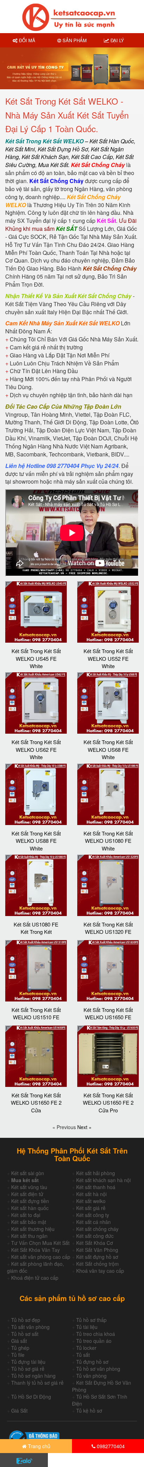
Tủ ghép (20, 1347)
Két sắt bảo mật (28, 1221)
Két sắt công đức (95, 1235)
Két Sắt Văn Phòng (97, 1249)
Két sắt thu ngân (29, 1235)
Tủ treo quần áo (93, 1340)
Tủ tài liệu (87, 1326)
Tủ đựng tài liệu (28, 1361)
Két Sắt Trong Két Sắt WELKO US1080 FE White (108, 841)
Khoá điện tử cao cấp (34, 1277)
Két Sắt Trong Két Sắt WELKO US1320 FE (108, 928)
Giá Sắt (19, 1410)
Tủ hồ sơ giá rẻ (27, 1368)
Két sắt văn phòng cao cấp (40, 1256)
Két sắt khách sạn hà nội (103, 1180)
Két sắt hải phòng (95, 1173)
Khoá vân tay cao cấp (100, 1270)
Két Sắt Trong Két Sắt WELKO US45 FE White (36, 658)
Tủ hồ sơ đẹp (25, 1319)
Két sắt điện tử (27, 1193)
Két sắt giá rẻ (91, 1207)
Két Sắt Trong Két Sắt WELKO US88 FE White (36, 841)
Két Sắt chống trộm (97, 1263)
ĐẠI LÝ (116, 40)
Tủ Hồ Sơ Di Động (31, 1396)
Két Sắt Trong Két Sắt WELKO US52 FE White (108, 658)
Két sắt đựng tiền (30, 1200)
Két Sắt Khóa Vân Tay (35, 1249)
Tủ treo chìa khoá (95, 1333)
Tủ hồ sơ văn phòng (98, 1368)
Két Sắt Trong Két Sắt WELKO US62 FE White (36, 749)
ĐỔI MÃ (26, 40)
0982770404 (110, 1446)
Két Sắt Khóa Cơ (94, 1242)
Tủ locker (86, 1347)
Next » (84, 1127)
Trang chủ (38, 1446)
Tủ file (17, 1354)
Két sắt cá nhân (93, 1221)
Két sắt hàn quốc (30, 1207)
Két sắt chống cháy (97, 1228)
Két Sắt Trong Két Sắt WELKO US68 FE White (108, 749)
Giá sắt (19, 1340)
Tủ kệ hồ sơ (89, 1410)
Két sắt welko (91, 1200)
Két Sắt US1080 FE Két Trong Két (36, 928)
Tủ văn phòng (91, 1375)
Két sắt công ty (92, 1214)
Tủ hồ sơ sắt (24, 1333)
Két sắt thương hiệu (33, 1228)
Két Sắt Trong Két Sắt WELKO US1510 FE (36, 1013)
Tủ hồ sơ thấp (91, 1319)
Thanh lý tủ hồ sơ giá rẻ (37, 1382)
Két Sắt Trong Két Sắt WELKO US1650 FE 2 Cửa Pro (108, 1102)
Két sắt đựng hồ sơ (97, 1256)
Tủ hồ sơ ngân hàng (33, 1375)
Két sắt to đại (25, 1214)
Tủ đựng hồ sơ (92, 1361)
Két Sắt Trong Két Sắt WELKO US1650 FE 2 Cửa (36, 1102)
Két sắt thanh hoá (95, 1187)
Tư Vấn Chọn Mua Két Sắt (40, 1242)
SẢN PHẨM (74, 40)
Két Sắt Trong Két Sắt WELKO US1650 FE (108, 1013)
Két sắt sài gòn (27, 1173)
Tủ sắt (83, 1354)
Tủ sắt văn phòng (30, 1326)
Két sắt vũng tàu (29, 1187)
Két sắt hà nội (91, 1193)
